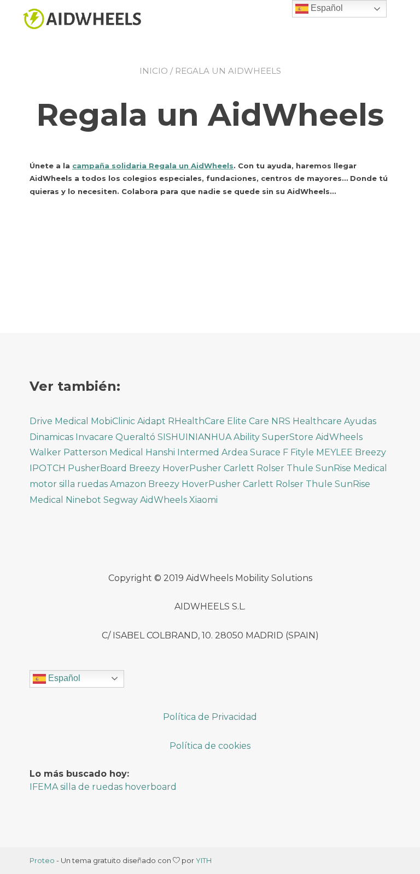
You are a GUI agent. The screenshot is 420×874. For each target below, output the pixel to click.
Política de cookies (210, 746)
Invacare (94, 437)
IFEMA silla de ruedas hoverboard (103, 787)
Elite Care (248, 421)
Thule (300, 468)
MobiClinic (113, 421)
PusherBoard (97, 468)
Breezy (370, 452)
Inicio (153, 71)
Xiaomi (203, 500)
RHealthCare (196, 421)
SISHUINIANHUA (194, 437)
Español (63, 678)
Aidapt (151, 421)
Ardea (234, 452)
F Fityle (298, 452)
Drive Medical (60, 421)
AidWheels (339, 437)
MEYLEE (334, 452)
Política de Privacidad (210, 717)
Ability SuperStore (273, 437)
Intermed (198, 452)
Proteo (42, 860)
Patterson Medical (103, 452)
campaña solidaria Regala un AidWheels (153, 165)
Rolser (270, 468)
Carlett (239, 468)
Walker (45, 452)
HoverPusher (191, 468)
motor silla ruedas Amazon (88, 484)
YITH (204, 860)
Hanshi (160, 452)
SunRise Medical (351, 468)
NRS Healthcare (306, 421)
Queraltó (135, 437)
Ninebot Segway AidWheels (126, 500)
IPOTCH (48, 468)
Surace (265, 452)
